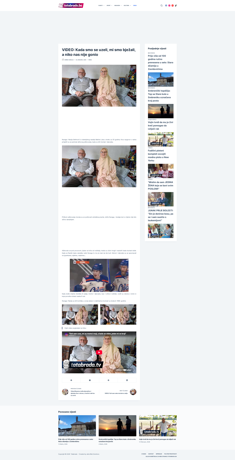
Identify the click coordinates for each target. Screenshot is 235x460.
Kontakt (151, 454)
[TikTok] (176, 5)
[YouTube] (172, 5)
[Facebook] (166, 5)
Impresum (159, 454)
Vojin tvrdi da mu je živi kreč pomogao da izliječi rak (160, 125)
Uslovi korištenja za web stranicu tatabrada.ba (161, 456)
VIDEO (135, 5)
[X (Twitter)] (90, 380)
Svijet (150, 119)
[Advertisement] (117, 24)
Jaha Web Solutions (92, 454)
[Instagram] (169, 5)
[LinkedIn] (127, 380)
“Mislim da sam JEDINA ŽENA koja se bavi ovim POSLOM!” (160, 185)
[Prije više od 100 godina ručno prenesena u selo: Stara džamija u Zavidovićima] (77, 425)
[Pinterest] (108, 380)
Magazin (117, 5)
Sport (108, 5)
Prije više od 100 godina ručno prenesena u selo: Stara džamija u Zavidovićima (160, 62)
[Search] (161, 5)
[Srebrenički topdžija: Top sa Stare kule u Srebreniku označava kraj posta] (117, 425)
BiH (149, 53)
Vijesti (100, 5)
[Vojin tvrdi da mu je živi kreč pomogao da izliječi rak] (158, 425)
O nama (143, 454)
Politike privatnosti (170, 454)
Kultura (126, 5)
